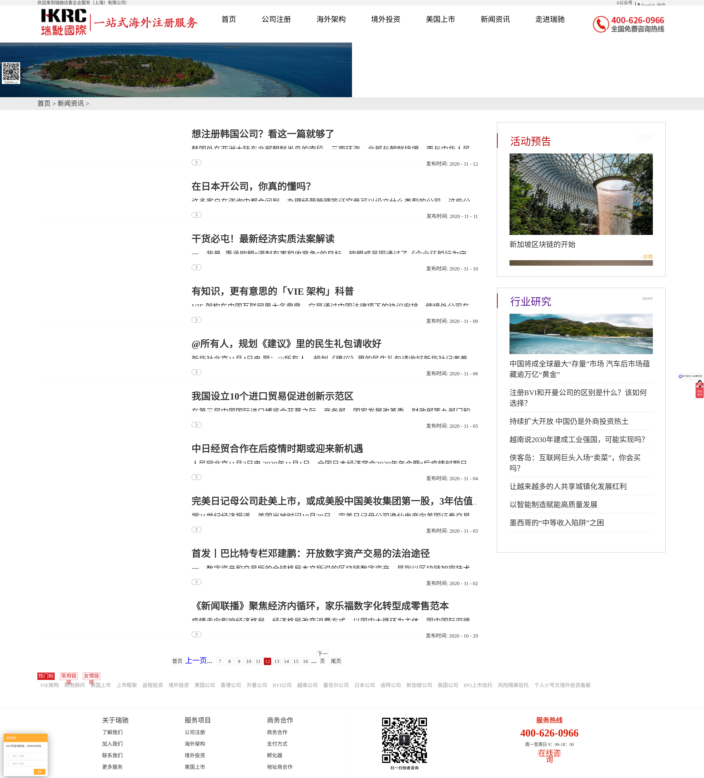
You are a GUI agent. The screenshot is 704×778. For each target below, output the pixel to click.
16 (305, 661)
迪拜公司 (390, 685)
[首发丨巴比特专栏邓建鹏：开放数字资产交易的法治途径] (107, 546)
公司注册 (195, 732)
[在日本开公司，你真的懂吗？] (107, 179)
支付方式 (277, 744)
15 (295, 661)
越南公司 (307, 685)
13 (276, 661)
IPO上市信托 (478, 685)
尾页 (336, 661)
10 (248, 661)
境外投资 (178, 685)
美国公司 (205, 685)
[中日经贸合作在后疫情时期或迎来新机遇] (107, 441)
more (647, 298)
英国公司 (448, 685)
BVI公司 (282, 685)
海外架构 (195, 744)
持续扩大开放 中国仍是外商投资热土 (569, 421)
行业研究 (530, 301)
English (648, 5)
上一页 (196, 660)
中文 (661, 5)
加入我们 (112, 744)
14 (286, 661)
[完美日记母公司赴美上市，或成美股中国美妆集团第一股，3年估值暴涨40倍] (107, 493)
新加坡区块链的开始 (542, 244)
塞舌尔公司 (336, 685)
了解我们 (112, 732)
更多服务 (112, 767)
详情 (648, 257)
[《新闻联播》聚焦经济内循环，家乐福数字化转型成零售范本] (107, 598)
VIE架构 (49, 685)
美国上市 (100, 685)
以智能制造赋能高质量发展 (553, 505)
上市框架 (126, 685)
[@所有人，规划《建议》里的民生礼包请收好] (107, 336)
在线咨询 (549, 756)
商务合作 (277, 732)
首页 (228, 19)
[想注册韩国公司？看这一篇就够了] (107, 126)
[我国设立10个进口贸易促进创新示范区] (107, 389)
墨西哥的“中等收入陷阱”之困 (556, 523)
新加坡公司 (419, 685)
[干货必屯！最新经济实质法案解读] (107, 231)
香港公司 (231, 685)
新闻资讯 (71, 103)
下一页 (322, 654)
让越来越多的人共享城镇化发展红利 (568, 486)
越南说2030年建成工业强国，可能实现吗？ (579, 439)
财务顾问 (74, 685)
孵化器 (274, 755)
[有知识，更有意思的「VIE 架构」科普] (107, 284)
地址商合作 (280, 767)
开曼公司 (257, 685)
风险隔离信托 (513, 685)
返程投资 (152, 685)
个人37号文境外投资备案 (562, 685)
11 (258, 661)
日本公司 (364, 685)
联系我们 (112, 755)
